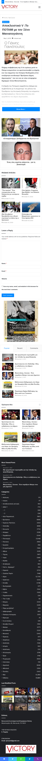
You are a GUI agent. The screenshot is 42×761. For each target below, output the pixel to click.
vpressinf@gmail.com (12, 741)
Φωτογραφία (7, 586)
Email (4, 271)
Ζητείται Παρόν (8, 573)
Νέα (4, 674)
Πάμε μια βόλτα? (8, 608)
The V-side (6, 599)
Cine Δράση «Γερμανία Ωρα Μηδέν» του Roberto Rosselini (30, 192)
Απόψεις (5, 532)
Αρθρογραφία (7, 611)
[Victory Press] (10, 7)
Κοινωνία (6, 529)
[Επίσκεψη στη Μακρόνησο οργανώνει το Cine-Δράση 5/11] (31, 207)
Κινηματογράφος (8, 548)
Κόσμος (5, 602)
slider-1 (5, 507)
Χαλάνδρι (6, 526)
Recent (19, 348)
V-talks (5, 592)
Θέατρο (5, 627)
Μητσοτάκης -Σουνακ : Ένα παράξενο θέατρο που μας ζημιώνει (30, 424)
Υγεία (4, 557)
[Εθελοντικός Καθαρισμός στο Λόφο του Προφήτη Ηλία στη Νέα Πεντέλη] (7, 385)
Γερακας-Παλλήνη (9, 523)
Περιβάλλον (7, 535)
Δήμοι (5, 576)
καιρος (5, 500)
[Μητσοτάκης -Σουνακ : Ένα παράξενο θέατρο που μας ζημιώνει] (7, 376)
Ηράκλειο (6, 580)
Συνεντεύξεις (7, 621)
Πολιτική (6, 542)
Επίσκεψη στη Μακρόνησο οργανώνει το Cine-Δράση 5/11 (31, 216)
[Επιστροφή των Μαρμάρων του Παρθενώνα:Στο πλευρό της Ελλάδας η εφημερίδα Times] (21, 706)
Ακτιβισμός (6, 564)
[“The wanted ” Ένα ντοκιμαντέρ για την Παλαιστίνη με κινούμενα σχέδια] (11, 183)
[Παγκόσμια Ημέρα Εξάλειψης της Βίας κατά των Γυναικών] (7, 394)
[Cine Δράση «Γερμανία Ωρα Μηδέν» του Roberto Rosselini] (31, 183)
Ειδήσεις (5, 678)
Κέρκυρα (6, 618)
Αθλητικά (6, 668)
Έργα (4, 655)
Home (5, 17)
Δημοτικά (6, 665)
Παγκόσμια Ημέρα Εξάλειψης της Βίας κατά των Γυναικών (30, 446)
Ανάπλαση (6, 649)
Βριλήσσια (12, 17)
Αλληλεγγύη (7, 652)
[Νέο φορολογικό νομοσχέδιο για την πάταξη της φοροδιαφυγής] (7, 357)
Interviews (6, 662)
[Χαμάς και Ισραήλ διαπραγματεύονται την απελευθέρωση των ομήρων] (21, 699)
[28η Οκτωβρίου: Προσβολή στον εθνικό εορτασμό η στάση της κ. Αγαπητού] (11, 207)
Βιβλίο (5, 589)
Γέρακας (5, 637)
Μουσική (6, 633)
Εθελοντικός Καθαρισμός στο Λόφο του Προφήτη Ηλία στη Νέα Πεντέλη (10, 446)
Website (4, 279)
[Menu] (39, 8)
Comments (34, 348)
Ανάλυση (6, 497)
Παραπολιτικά (7, 595)
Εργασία (5, 545)
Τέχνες (5, 554)
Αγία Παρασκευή (8, 516)
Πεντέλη (5, 671)
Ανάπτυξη (6, 643)
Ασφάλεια (6, 640)
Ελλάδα (5, 583)
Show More (20, 109)
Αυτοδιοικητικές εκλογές (11, 504)
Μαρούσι (6, 605)
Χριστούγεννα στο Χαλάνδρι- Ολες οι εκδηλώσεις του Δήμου (9, 424)
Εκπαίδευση (7, 630)
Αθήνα (5, 551)
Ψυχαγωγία (6, 659)
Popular (7, 348)
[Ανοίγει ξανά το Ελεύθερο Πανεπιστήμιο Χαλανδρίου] (8, 706)
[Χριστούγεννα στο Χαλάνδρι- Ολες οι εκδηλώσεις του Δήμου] (7, 366)
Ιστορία (5, 646)
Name (4, 263)
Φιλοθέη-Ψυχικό (8, 624)
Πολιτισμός (6, 538)
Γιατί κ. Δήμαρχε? (8, 567)
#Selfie (5, 561)
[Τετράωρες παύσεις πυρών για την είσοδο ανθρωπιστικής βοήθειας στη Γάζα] (34, 706)
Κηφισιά (5, 570)
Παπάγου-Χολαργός (9, 614)
